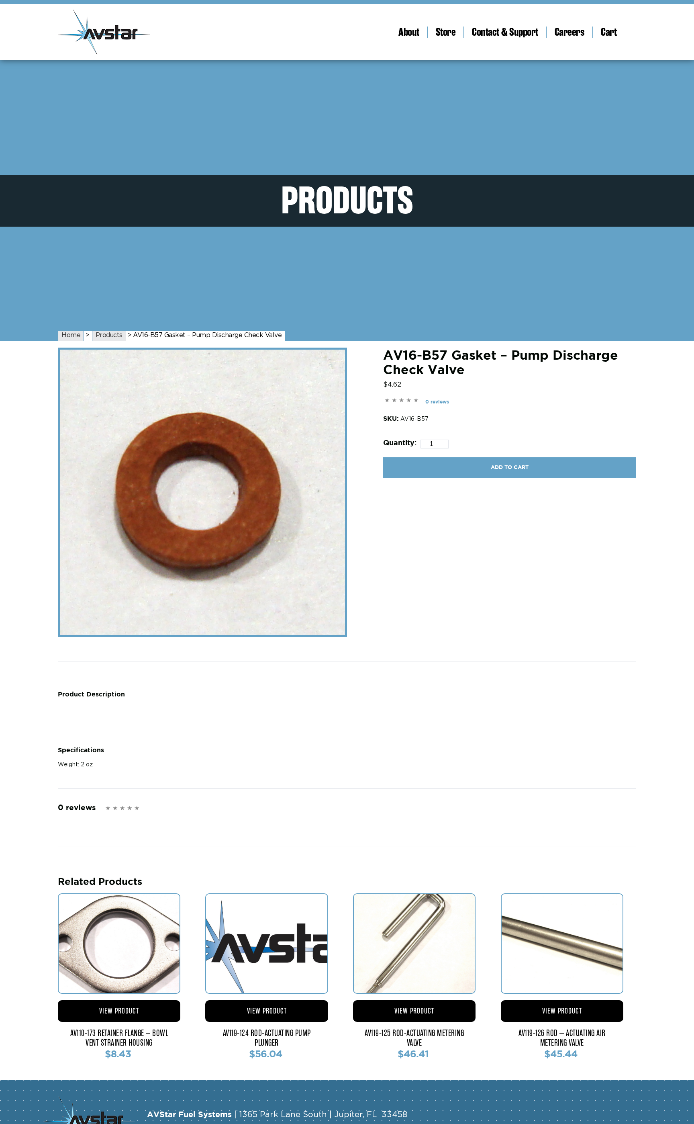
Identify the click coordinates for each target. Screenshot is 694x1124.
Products (109, 335)
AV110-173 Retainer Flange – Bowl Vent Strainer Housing (119, 1038)
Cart (608, 32)
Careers (570, 32)
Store (446, 32)
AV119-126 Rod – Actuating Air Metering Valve (562, 1038)
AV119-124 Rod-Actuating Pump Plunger (267, 1038)
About (408, 32)
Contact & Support (505, 32)
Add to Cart (510, 467)
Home (70, 335)
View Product (119, 1010)
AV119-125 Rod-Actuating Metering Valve (414, 1038)
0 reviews (437, 401)
